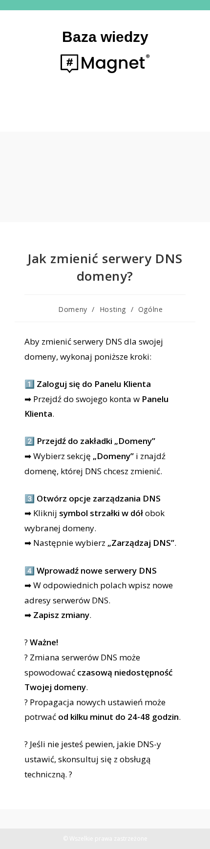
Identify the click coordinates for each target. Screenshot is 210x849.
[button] (105, 110)
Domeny (72, 309)
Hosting (113, 309)
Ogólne (150, 309)
